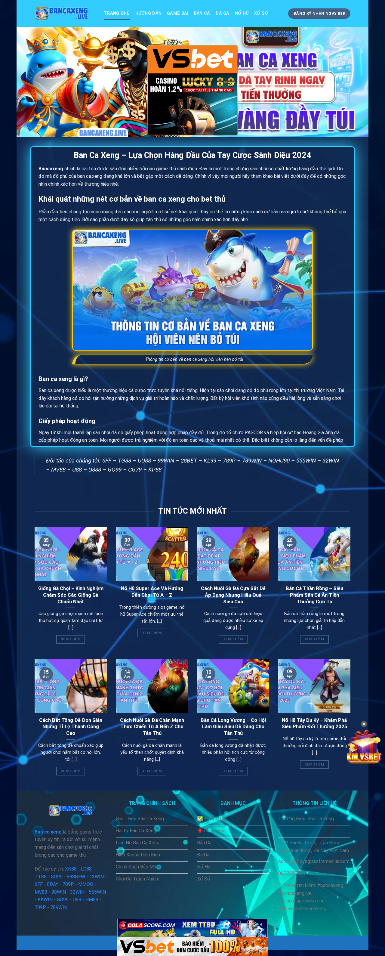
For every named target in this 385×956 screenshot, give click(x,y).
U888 (94, 469)
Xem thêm (70, 639)
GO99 (115, 469)
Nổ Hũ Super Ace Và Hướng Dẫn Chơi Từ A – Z (152, 592)
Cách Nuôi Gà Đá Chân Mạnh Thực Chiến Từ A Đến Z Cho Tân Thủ (152, 726)
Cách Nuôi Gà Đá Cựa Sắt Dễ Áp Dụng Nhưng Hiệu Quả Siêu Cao (233, 595)
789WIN (252, 460)
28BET (189, 460)
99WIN (166, 460)
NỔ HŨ (242, 13)
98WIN (58, 892)
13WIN (96, 877)
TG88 (124, 460)
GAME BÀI (177, 13)
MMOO (85, 884)
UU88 (144, 460)
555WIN (306, 460)
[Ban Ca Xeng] (65, 13)
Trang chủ (117, 13)
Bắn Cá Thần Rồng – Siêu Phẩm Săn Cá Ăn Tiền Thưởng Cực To (314, 595)
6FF (106, 460)
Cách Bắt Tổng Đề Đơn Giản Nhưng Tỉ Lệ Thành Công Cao (70, 726)
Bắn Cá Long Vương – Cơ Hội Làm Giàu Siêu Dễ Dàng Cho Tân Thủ (233, 726)
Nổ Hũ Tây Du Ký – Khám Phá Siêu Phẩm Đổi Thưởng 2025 (314, 723)
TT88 (41, 877)
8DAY (52, 884)
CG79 (135, 469)
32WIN (330, 460)
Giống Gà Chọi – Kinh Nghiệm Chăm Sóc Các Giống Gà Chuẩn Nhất (70, 595)
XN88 (71, 869)
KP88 (155, 469)
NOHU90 (279, 460)
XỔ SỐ (261, 13)
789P (229, 460)
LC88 (86, 869)
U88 (77, 469)
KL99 (210, 460)
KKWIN (45, 899)
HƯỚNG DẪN (148, 13)
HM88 (91, 899)
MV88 (58, 469)
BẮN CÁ (202, 13)
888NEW (76, 877)
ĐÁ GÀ (222, 13)
